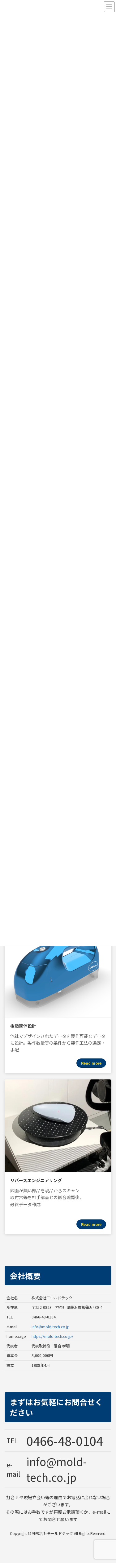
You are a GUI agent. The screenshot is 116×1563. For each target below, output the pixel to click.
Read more (91, 1063)
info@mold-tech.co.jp (51, 1327)
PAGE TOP (107, 1510)
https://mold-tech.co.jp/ (52, 1336)
